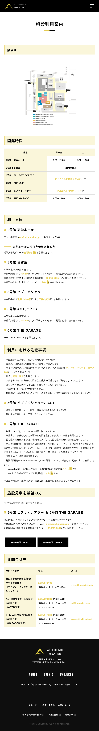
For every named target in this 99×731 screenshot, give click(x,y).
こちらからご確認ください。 (69, 179)
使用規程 (28, 252)
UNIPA (24, 274)
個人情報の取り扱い (31, 714)
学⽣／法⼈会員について (66, 684)
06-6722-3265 (52, 278)
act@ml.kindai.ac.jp (29, 237)
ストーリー (34, 705)
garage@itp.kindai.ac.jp (82, 619)
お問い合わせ (64, 705)
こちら (43, 282)
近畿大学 (69, 714)
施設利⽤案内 (48, 705)
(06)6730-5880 (45, 599)
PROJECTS (66, 674)
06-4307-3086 (54, 528)
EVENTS (49, 674)
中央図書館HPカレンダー (69, 190)
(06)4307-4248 (45, 614)
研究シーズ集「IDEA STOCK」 (36, 684)
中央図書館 (53, 714)
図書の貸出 (44, 299)
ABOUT (33, 674)
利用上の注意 (24, 299)
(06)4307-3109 (46, 583)
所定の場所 (18, 376)
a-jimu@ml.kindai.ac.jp (57, 524)
